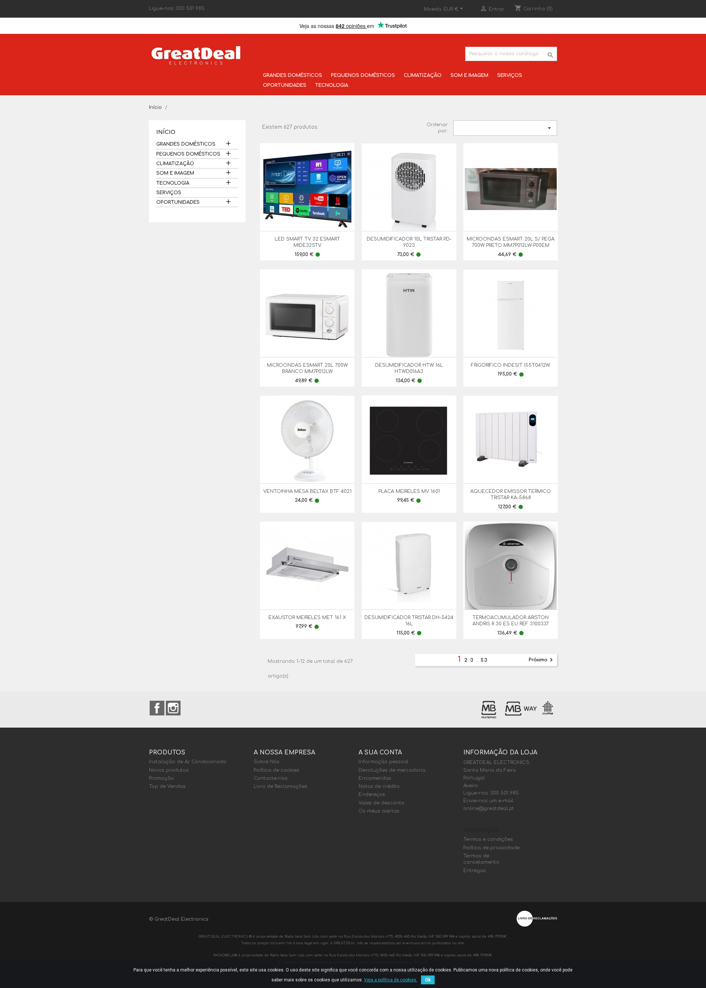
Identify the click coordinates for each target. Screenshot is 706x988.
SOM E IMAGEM (469, 75)
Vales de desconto (381, 803)
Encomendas (375, 778)
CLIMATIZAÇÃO (423, 75)
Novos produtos (169, 770)
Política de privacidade (491, 847)
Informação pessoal (384, 761)
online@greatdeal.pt (488, 808)
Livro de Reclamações (280, 786)
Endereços (372, 794)
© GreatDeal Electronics (178, 919)
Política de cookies (276, 770)
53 (484, 660)
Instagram (173, 708)
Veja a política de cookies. (390, 979)
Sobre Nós (266, 761)
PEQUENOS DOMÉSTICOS (363, 75)
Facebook (157, 708)
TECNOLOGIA (331, 85)
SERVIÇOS (509, 75)
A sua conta (380, 752)
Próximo (542, 660)
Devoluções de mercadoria (392, 770)
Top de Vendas (167, 786)
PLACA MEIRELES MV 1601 (409, 491)
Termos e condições (488, 839)
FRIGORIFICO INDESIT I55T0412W (510, 365)
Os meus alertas (379, 811)
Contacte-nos (271, 778)
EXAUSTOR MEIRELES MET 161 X (307, 617)
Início (165, 132)
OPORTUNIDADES (284, 85)
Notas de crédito (379, 786)
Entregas (474, 870)
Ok (428, 979)
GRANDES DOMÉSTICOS (292, 75)
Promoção (161, 778)
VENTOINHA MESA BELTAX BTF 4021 (307, 491)
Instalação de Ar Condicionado (188, 761)
